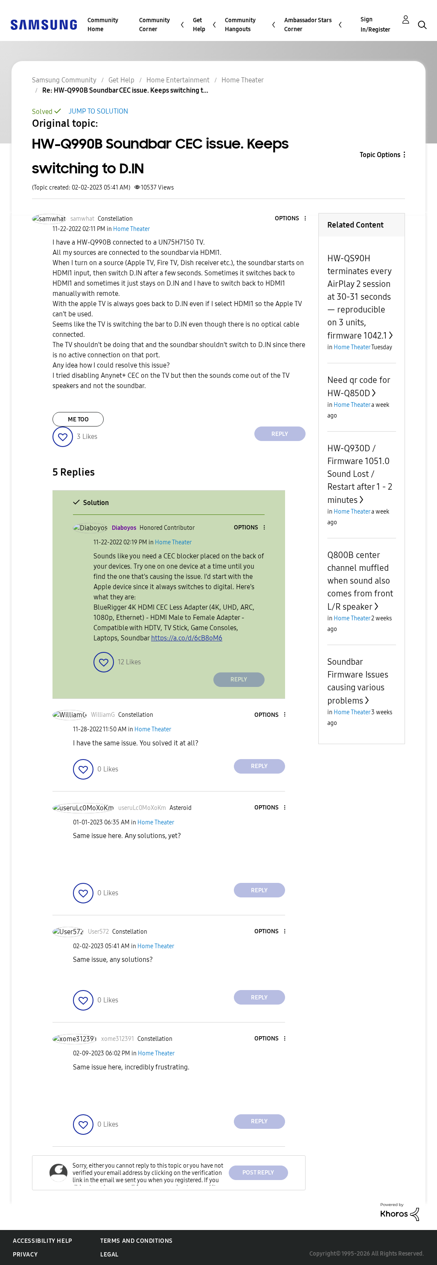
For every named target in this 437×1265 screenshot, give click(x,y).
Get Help (199, 25)
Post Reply (258, 1172)
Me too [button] (78, 419)
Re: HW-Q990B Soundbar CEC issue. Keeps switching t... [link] (125, 90)
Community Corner (154, 25)
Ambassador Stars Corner (308, 25)
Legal (109, 1254)
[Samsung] (43, 24)
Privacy (25, 1254)
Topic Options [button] (380, 155)
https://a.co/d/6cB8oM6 (186, 638)
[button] (291, 219)
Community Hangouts (240, 25)
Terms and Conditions (136, 1241)
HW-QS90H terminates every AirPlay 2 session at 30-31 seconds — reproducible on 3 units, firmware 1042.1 (359, 297)
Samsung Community (64, 80)
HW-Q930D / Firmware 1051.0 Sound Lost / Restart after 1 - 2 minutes (359, 474)
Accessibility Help (42, 1241)
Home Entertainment (178, 80)
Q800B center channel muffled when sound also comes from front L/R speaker (360, 581)
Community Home (102, 25)
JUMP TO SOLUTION (98, 111)
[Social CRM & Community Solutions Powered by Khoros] (400, 1211)
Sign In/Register (375, 24)
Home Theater (242, 80)
